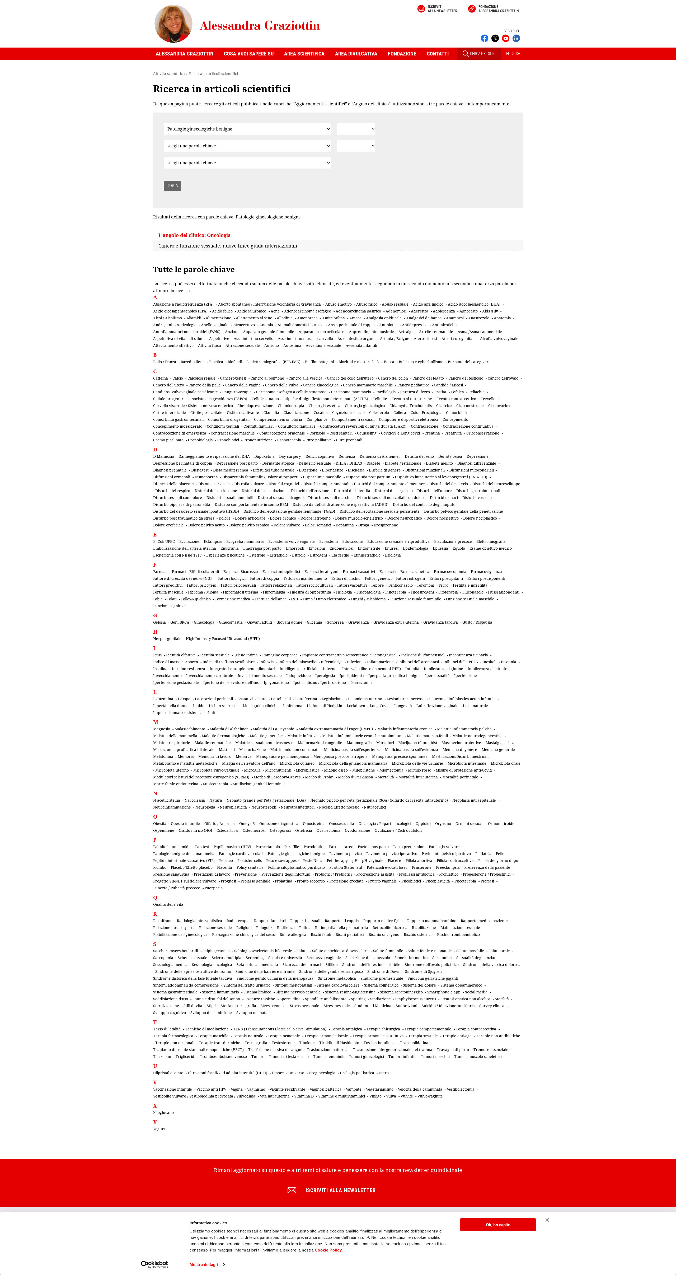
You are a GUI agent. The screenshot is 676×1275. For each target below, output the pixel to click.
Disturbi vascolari (478, 497)
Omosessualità (341, 823)
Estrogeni (318, 555)
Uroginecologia (322, 1072)
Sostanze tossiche (260, 998)
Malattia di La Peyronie (273, 728)
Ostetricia (303, 830)
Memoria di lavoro (214, 756)
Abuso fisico (366, 304)
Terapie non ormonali (174, 1042)
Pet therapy (337, 860)
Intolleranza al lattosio (487, 668)
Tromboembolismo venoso (223, 1056)
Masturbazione (252, 749)
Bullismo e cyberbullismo (421, 361)
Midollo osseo (336, 770)
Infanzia (266, 661)
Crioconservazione (482, 433)
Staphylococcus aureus (415, 998)
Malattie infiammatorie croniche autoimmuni (362, 735)
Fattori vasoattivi (352, 585)
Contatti (438, 53)
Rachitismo (162, 920)
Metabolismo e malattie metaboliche (185, 763)
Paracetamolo (268, 846)
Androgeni (162, 324)
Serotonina (442, 957)
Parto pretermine (408, 846)
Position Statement (345, 867)
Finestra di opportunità (310, 592)
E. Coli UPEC (164, 541)
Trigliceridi (185, 1056)
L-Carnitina (163, 698)
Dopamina (345, 524)
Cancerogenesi (233, 378)
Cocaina (321, 412)
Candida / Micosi (448, 384)
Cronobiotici (228, 439)
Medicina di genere (460, 749)
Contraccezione (424, 426)
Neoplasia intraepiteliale (474, 800)
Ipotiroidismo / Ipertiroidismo (319, 682)
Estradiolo (279, 555)
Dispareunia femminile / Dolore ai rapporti (260, 476)
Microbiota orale (505, 763)
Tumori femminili (328, 1056)
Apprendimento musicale (371, 331)
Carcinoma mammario (351, 391)
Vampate (354, 1089)
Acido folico (222, 311)
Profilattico (448, 874)
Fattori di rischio (345, 578)
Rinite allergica (293, 934)
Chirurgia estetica (324, 405)
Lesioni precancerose (406, 698)
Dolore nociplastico (480, 518)
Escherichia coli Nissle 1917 (177, 555)
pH (355, 860)
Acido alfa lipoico (428, 304)
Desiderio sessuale (315, 463)
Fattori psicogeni (201, 585)
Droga (363, 524)
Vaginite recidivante (287, 1089)
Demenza (347, 456)
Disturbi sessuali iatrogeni (281, 497)
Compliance (317, 419)
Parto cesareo (341, 846)
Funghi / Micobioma (368, 598)
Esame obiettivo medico (491, 548)
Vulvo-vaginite (430, 1096)
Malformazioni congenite (320, 742)
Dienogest (200, 470)
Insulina (160, 668)
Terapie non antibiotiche (498, 1035)
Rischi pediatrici (350, 934)
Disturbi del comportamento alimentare (389, 483)
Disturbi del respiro (172, 490)
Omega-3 (247, 823)
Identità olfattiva (181, 654)
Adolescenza (444, 311)
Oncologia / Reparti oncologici (385, 823)
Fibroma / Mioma (203, 592)
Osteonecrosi (254, 830)
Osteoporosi (280, 830)
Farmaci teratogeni (321, 571)
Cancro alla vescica (305, 378)
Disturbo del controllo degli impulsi (424, 504)
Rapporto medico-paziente (484, 920)
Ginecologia (204, 622)
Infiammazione (380, 661)
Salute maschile (470, 950)
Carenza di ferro (415, 391)
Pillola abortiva (419, 860)
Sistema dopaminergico (461, 985)
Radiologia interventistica (199, 920)
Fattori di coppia (264, 578)
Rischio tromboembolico (458, 934)
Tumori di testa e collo (289, 1056)
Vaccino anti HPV (211, 1089)
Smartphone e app (444, 991)
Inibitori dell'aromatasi (418, 661)
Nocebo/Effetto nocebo (339, 807)
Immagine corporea (280, 654)
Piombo (159, 867)
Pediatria (483, 853)
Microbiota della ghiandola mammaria (353, 763)
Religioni (244, 927)
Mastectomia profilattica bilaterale (183, 749)
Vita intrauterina (275, 1096)
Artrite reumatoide (436, 331)
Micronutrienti (278, 770)
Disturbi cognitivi (284, 483)
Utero (384, 1072)
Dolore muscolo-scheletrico (359, 518)
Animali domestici (293, 324)
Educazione (352, 541)
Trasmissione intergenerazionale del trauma (392, 1049)
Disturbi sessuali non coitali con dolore (391, 497)
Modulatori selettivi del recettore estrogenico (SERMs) (201, 776)
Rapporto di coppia (342, 920)
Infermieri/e (331, 661)
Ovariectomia (328, 830)
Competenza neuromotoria (278, 419)
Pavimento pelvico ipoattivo (446, 853)
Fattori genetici (378, 578)
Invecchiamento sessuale (260, 675)
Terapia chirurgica (383, 1028)
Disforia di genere (385, 470)
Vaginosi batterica (325, 1089)
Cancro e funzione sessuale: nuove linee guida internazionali (227, 245)
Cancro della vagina (243, 384)
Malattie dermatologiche (223, 735)
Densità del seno (419, 456)
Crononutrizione (258, 439)
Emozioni (317, 548)
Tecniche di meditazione (207, 1028)
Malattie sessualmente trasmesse (264, 742)
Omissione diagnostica (278, 823)
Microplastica (308, 770)
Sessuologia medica (170, 964)
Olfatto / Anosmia (219, 823)
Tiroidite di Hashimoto (339, 1042)
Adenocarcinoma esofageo (307, 311)
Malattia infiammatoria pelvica (464, 728)
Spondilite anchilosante (325, 998)
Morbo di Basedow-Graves (277, 776)
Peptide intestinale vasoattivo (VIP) (184, 860)
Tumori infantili (402, 1056)
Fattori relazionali (276, 585)
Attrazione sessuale (243, 345)
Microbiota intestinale (467, 763)
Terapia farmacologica (173, 1035)
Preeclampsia (448, 867)
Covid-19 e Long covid (400, 433)
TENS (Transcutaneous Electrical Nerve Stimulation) (279, 1028)
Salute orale (499, 950)
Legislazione (333, 698)
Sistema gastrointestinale (175, 991)
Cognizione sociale (348, 412)
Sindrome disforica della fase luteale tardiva (192, 978)
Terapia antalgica (346, 1028)
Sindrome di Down (384, 971)
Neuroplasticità (233, 807)
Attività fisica (209, 345)
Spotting (358, 998)
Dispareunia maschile (322, 476)
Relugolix (264, 927)
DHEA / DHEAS (349, 463)
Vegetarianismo (379, 1089)
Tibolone (307, 1042)
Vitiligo (375, 1096)
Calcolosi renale (201, 378)
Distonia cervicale (214, 483)
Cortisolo (317, 433)
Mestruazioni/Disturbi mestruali (460, 756)
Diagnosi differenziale (476, 463)
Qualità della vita (168, 904)
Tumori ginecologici (366, 1056)
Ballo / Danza (164, 361)
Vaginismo (256, 1089)
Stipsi (211, 1005)
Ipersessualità (437, 675)
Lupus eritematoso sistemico (178, 712)
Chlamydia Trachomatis (410, 405)
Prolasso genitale (255, 881)
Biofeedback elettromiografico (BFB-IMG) (264, 361)
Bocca (389, 361)
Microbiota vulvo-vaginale (216, 770)
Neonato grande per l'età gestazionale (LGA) (266, 800)
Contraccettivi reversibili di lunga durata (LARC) (363, 426)
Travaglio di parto (453, 1049)
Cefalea (457, 391)
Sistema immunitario (220, 991)
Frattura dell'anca (271, 598)
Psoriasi (487, 881)
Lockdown (356, 705)
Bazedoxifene (193, 361)
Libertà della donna (171, 705)
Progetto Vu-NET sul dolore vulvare (184, 881)
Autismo (271, 345)
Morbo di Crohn (319, 776)
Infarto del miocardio (297, 661)
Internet (330, 668)
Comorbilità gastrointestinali (178, 419)
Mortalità (386, 776)
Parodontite (314, 846)
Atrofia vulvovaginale (499, 338)
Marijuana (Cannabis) (417, 742)
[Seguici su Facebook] (485, 38)
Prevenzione (246, 874)
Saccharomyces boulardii (175, 950)
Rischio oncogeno (384, 934)
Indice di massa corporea (175, 661)
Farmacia (387, 571)
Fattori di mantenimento (305, 578)
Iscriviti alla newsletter (442, 8)
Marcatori (385, 742)
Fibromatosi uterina (240, 592)
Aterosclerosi (425, 338)
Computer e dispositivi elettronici (408, 419)
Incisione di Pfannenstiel (422, 654)
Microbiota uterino (172, 770)
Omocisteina (314, 823)
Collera (399, 412)
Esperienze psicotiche (225, 555)
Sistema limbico (257, 991)
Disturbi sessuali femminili (229, 497)
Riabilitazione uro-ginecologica (180, 934)
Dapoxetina (264, 456)
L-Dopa (184, 698)
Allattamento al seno (254, 317)
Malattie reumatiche (213, 742)
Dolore (225, 518)
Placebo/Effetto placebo (192, 867)
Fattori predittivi (167, 585)
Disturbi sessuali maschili (330, 497)
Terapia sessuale (423, 1035)
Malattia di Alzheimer (229, 728)
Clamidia (271, 412)
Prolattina (283, 881)
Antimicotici (442, 324)
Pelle (500, 853)
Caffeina (160, 378)
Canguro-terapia (237, 391)
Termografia (256, 1042)
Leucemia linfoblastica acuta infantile (462, 698)
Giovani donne (289, 622)
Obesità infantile (185, 823)
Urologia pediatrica (357, 1072)
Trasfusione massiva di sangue (275, 1049)
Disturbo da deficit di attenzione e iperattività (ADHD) (340, 504)
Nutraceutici (375, 807)
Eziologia (393, 555)
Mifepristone (363, 770)
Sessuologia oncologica (212, 964)
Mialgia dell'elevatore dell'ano (248, 763)
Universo (296, 1072)
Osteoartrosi (227, 830)
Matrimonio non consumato (295, 749)
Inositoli (489, 661)
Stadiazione (380, 998)
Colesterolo (379, 412)
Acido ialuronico (251, 311)
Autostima (292, 345)
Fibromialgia (274, 592)
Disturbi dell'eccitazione (216, 490)
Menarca (244, 756)
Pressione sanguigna (171, 874)
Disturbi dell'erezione (310, 490)
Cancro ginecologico (321, 384)
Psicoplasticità (437, 881)
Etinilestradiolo (367, 555)
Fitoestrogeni (422, 592)
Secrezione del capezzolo (367, 957)
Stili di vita (193, 1005)
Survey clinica (491, 1005)
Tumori (258, 1056)
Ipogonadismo (276, 682)
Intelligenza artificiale (299, 668)
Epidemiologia (415, 548)
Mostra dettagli (204, 1264)
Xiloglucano (163, 1112)
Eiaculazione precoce (453, 541)
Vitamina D (304, 1096)
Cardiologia (385, 391)
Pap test (202, 846)
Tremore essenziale (490, 1049)
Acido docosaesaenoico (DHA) (474, 304)
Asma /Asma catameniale (480, 331)
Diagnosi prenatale (170, 470)
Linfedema (292, 705)
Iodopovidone (298, 675)
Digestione (308, 470)
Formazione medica (232, 598)
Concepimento (455, 419)
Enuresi (391, 548)
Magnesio (161, 728)
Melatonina (163, 756)
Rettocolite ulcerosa (390, 927)
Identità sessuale (215, 654)
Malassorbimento (190, 728)
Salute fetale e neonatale (430, 950)
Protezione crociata (346, 881)
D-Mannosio (163, 456)
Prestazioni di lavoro (212, 874)
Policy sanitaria (250, 867)
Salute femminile (388, 950)
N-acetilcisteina (166, 800)
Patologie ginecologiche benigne (296, 853)
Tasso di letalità (167, 1028)
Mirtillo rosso (419, 770)
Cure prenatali (349, 439)
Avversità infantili (361, 345)
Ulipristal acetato (168, 1072)
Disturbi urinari (444, 497)
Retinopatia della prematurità (341, 927)
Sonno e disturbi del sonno (216, 998)
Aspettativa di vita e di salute (179, 338)
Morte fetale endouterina (175, 783)
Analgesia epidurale (384, 317)
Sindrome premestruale (381, 978)
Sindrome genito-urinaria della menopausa (275, 978)
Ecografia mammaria (245, 541)
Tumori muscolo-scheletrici (478, 1056)
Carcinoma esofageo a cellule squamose (291, 391)
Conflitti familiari (258, 426)
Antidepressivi (415, 324)
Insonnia (508, 661)
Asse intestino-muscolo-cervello (305, 338)
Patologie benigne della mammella (183, 853)
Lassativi (245, 698)
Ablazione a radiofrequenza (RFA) (183, 304)
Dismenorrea (206, 476)
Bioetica (216, 361)
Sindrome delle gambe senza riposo (331, 971)
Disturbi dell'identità (352, 490)
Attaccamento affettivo (173, 345)
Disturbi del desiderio (448, 483)
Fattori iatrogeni (410, 578)
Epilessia (440, 548)
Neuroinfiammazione (172, 807)
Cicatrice (444, 405)
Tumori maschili (435, 1056)
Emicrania (229, 548)
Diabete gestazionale (403, 463)
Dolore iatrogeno (316, 518)
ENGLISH (513, 53)
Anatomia (502, 317)
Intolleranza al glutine (443, 668)
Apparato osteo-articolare (321, 331)
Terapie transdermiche (219, 1042)
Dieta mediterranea (230, 470)
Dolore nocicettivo (442, 518)
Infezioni (355, 661)
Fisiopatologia (368, 592)
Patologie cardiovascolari (241, 853)
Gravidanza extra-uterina (396, 622)
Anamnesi (455, 317)
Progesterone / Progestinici (486, 874)
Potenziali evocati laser (387, 867)
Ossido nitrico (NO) (195, 830)
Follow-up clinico (196, 598)
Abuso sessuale (395, 304)
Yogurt (159, 1128)
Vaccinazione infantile (172, 1089)
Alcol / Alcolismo (167, 317)
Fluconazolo (472, 592)
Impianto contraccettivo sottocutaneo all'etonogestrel (349, 654)
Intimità (412, 668)
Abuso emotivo (338, 304)
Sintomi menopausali (293, 985)
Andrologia (186, 324)
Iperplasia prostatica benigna (394, 675)
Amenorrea (307, 317)
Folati (172, 598)
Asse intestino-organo (356, 338)
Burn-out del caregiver (468, 361)
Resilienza (286, 927)
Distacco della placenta (173, 483)
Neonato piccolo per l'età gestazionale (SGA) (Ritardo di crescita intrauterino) (379, 800)
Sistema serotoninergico (401, 991)
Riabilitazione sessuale (460, 927)
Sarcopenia (163, 957)
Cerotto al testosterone (412, 398)
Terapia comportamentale (428, 1028)
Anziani (231, 331)
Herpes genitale (167, 638)
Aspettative (219, 338)
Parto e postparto (373, 846)
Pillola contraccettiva (455, 860)
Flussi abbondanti (503, 592)
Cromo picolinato (168, 439)
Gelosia (159, 622)
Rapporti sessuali (305, 920)
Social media (476, 991)
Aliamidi (193, 317)
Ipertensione (465, 675)
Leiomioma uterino (365, 698)
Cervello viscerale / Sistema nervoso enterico (193, 405)
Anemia (266, 324)
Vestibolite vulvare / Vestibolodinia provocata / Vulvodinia (204, 1096)
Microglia (252, 770)
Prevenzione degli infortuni (285, 874)
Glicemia (314, 622)
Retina (305, 927)
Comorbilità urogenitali (229, 419)
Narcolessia (195, 800)
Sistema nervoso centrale (298, 991)
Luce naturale (475, 705)
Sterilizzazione (166, 1005)
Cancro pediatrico (413, 384)
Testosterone (283, 1042)
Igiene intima (246, 654)
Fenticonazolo (400, 585)
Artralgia (406, 331)
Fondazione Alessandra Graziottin (498, 8)
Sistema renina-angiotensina (350, 991)
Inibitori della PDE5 (460, 661)
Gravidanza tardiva (440, 622)
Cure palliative (319, 439)
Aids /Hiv (490, 311)
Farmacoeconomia (450, 571)
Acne (275, 311)
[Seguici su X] (495, 38)
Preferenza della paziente (487, 867)
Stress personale (304, 1005)
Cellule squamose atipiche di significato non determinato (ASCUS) (310, 398)
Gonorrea (335, 622)
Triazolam (162, 1056)
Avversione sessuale (323, 345)
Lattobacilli (281, 698)
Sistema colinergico (381, 985)
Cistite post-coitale (206, 412)
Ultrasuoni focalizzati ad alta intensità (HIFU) (227, 1072)
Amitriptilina (333, 317)
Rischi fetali (321, 934)
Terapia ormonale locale (326, 1035)
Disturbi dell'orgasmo (394, 490)
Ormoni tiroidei (501, 823)
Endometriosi (341, 548)
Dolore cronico (283, 518)
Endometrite (369, 548)
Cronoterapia (289, 439)
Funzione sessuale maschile (470, 598)
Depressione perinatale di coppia (182, 463)
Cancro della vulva (281, 384)
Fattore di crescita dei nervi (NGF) (183, 578)
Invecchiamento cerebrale (209, 675)
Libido (198, 705)
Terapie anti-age (457, 1035)
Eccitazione (189, 541)
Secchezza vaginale (324, 957)
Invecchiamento (167, 675)
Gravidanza (358, 622)
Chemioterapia (291, 405)
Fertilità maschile (168, 592)
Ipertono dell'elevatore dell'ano (231, 682)
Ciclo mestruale (470, 405)
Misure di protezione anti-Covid (464, 770)
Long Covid (380, 705)
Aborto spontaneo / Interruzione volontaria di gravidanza (269, 304)
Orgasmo (443, 823)
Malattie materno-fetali (427, 735)
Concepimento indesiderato (177, 426)
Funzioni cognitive (169, 605)
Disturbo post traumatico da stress (183, 518)
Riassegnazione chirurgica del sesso (243, 934)
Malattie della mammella (175, 735)
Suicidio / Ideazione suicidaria (448, 1005)
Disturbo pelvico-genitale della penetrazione (463, 511)
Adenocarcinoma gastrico (358, 311)
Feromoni (425, 585)
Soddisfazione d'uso (170, 998)
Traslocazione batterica (328, 1049)
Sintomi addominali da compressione (186, 985)
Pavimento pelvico (345, 853)
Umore (278, 1072)
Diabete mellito (439, 463)
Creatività (453, 433)
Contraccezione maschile (233, 433)
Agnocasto (468, 311)
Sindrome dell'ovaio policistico (432, 964)
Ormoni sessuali (469, 823)
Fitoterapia (448, 592)
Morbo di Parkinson (355, 776)
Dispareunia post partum (368, 476)
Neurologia (205, 807)
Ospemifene (163, 830)
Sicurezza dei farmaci (302, 964)
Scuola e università (285, 957)
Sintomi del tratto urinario (246, 985)
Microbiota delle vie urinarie (417, 763)
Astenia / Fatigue (394, 338)
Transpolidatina (414, 1042)
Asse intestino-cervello (253, 338)
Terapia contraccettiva (476, 1028)
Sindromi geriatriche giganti (433, 978)
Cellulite (380, 398)
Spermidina (290, 998)
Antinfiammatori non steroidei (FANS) (186, 331)
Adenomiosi (396, 311)
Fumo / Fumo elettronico (324, 598)
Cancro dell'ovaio (503, 378)
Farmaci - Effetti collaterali (195, 571)
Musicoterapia (215, 783)
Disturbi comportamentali (326, 483)
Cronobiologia (200, 439)
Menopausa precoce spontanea (400, 756)
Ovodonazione (357, 830)
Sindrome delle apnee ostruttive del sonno (193, 971)
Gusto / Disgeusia (477, 622)
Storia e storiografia (238, 1005)
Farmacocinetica (414, 571)
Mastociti (227, 749)
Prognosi (228, 881)
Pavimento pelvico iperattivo (391, 853)
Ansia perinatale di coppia (351, 324)
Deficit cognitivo (320, 456)
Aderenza (419, 311)
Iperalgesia (325, 675)
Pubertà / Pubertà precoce (176, 887)
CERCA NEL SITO (482, 53)
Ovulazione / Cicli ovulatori (398, 830)
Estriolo (299, 555)
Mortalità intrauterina (418, 776)
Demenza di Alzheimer (380, 456)
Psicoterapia (465, 881)
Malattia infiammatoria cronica (405, 728)
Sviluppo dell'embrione (211, 1012)
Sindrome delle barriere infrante (265, 971)
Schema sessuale (192, 957)
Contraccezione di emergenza (179, 433)
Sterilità (502, 998)
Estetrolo (257, 555)
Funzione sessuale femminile (415, 598)
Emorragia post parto (262, 548)
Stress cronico (273, 1005)
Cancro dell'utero (168, 384)
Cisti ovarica (499, 405)
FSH (294, 598)
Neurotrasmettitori (297, 807)
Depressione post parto (237, 463)
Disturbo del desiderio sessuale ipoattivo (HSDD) (196, 511)
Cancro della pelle (205, 384)
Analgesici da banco (424, 317)
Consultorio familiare (297, 426)
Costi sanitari (341, 433)
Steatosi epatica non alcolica (465, 998)
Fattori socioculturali (314, 585)
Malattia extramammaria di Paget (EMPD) (336, 728)
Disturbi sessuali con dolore (177, 497)
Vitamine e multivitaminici (341, 1096)
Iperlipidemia (352, 675)
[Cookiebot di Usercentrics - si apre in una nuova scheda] (155, 1265)
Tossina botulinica (380, 1042)
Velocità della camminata (420, 1089)
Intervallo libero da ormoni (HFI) (371, 668)
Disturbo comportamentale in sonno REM (251, 504)
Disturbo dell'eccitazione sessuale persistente (380, 511)
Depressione (478, 456)
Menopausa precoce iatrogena (340, 756)
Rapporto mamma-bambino (431, 920)
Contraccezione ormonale (282, 433)
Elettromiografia (491, 541)
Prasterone (421, 867)
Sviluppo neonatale (253, 1012)
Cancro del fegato (428, 378)
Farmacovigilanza (486, 571)
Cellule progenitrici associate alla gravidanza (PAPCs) (200, 398)
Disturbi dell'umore (434, 490)
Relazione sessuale (215, 927)
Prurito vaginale (382, 881)
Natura (215, 800)
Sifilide (332, 964)
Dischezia (356, 470)
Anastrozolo (478, 317)
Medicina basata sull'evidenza (411, 749)
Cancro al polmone (267, 378)
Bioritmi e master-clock (359, 361)
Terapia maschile (213, 1035)
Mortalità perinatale (460, 776)
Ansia (318, 324)
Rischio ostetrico (418, 934)
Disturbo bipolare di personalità (181, 504)
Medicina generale (498, 749)
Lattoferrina (306, 698)
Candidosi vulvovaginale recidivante (185, 391)
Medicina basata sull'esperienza (352, 749)
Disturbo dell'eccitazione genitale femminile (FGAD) (289, 511)
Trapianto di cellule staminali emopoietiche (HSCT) (198, 1049)
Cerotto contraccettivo (456, 398)
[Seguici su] (506, 38)
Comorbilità (456, 412)
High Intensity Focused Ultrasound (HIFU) (223, 638)
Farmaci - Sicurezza (240, 571)
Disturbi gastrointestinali (478, 490)
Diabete (373, 463)
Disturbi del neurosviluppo (496, 483)
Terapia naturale (248, 1035)
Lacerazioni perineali (214, 698)
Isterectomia (361, 682)
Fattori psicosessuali (238, 585)
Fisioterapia (395, 592)
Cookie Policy (328, 1250)
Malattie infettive (302, 735)
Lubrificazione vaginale (437, 705)
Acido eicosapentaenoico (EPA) (180, 311)
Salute (302, 950)
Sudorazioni (406, 1005)
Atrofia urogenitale (459, 338)
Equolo (459, 548)
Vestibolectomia (461, 1089)
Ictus (157, 654)
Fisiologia (344, 592)
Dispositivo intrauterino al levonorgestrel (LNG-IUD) (441, 476)
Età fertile (340, 555)
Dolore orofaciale (168, 524)
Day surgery (290, 456)
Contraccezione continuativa (468, 426)
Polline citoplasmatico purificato (296, 867)
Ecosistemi (328, 541)
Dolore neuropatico (404, 518)
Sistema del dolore (419, 985)
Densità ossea (450, 456)
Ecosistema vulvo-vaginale (291, 541)
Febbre (377, 585)
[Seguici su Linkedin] (516, 38)
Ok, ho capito (498, 1224)
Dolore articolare (250, 518)
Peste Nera (312, 860)
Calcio (177, 378)
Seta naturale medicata (257, 964)
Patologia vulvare (444, 846)
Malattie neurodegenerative (477, 735)
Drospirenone (386, 524)
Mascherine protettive (461, 742)
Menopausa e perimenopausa (282, 756)
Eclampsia (213, 541)
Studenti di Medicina (372, 1005)
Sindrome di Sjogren (423, 971)
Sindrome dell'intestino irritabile (371, 964)
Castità (440, 391)
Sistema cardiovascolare (338, 985)
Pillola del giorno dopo (498, 860)
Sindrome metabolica (337, 978)
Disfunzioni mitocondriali (471, 470)
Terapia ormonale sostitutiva (378, 1035)
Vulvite (407, 1096)
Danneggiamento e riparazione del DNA (214, 456)
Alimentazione (218, 317)
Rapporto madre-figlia (383, 920)
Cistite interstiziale (169, 412)
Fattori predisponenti (486, 578)
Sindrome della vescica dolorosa (491, 964)
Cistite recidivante (243, 412)
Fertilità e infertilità (470, 585)
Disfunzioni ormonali (171, 476)
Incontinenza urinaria (468, 654)
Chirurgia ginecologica (365, 405)
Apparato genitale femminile (268, 331)
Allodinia (285, 317)
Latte (261, 698)
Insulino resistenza (188, 668)
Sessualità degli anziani (476, 957)
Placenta (224, 867)
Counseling (367, 433)
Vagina (237, 1089)
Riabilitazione (424, 927)
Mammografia (359, 742)
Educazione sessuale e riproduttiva (398, 541)
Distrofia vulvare (249, 483)
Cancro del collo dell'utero (350, 378)
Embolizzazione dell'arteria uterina (184, 548)
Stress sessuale (337, 1005)
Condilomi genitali (223, 426)
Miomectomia (391, 770)
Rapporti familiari (270, 920)
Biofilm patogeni (319, 361)
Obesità (159, 823)
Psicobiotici (411, 881)
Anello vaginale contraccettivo (228, 324)
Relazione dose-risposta (174, 927)
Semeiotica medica (411, 957)
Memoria (186, 756)
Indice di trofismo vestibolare (229, 661)
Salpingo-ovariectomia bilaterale (263, 950)
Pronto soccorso (311, 881)
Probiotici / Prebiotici (333, 874)
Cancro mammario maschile (368, 384)
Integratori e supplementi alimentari (242, 668)
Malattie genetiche (266, 735)
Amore (355, 317)
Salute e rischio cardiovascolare (340, 950)
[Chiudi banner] (547, 1220)
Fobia (158, 598)
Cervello (488, 398)
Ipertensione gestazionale (176, 682)
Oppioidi (423, 823)
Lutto (213, 712)
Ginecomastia (231, 622)
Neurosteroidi (263, 807)
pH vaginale (372, 860)
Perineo (226, 860)
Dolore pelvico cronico (249, 524)
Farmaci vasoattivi (359, 571)
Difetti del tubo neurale (273, 470)
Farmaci (160, 571)
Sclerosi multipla (226, 957)
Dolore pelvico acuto (206, 524)
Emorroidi (295, 548)
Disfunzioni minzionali (425, 470)
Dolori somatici (318, 524)
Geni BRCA (179, 622)
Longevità (403, 705)
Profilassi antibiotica (417, 874)
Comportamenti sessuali (353, 419)
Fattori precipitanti (446, 578)
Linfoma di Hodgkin (324, 705)
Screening (255, 957)
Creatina (432, 433)
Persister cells (249, 860)
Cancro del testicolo (465, 378)
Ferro (443, 585)
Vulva (391, 1096)
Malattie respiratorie (171, 742)
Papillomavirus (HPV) (232, 846)
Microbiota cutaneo (297, 763)
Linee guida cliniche (261, 705)
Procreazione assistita (375, 874)
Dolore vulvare (287, 524)
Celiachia (476, 391)
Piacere (394, 860)
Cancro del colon (393, 378)
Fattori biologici (232, 578)
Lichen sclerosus (223, 705)
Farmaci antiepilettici (281, 571)
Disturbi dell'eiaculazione (264, 490)
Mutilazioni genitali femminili (259, 783)
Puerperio (214, 887)
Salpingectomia (216, 950)
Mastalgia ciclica (500, 742)
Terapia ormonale (284, 1035)
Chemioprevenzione (255, 405)
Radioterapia (238, 920)
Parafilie (291, 846)
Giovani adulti (259, 622)
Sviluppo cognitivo (169, 1012)
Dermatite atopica (278, 463)
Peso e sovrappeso (282, 860)
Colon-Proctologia (426, 412)
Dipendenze (332, 470)
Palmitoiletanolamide (172, 846)
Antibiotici (388, 324)
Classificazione (296, 412)
